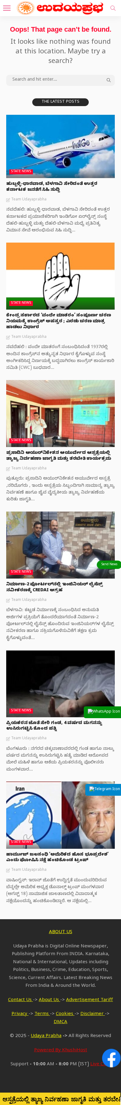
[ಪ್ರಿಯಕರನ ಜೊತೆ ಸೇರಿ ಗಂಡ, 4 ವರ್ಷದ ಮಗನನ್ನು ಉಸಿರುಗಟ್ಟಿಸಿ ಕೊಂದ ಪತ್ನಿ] (60, 683)
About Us (49, 1000)
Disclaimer (92, 1014)
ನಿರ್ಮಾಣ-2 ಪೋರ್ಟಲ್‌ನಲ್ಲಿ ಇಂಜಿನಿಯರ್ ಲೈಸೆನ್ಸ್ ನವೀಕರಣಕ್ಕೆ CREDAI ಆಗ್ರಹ (54, 588)
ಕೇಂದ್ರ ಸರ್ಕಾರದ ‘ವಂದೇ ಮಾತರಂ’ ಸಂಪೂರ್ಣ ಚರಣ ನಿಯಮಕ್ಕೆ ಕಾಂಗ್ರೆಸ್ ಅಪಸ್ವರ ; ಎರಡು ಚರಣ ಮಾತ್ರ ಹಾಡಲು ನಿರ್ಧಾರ (58, 322)
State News (21, 171)
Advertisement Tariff (89, 1000)
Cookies (65, 1014)
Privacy (20, 1014)
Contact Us (20, 1000)
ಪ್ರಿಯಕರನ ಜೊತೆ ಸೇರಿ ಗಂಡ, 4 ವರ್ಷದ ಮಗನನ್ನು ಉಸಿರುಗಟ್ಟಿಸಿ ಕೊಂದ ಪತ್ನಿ (54, 726)
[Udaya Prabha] (60, 7)
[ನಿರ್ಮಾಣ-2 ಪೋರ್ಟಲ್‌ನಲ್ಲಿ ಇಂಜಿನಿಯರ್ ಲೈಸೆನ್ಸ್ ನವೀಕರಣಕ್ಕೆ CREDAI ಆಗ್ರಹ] (60, 545)
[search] (113, 8)
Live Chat (100, 1065)
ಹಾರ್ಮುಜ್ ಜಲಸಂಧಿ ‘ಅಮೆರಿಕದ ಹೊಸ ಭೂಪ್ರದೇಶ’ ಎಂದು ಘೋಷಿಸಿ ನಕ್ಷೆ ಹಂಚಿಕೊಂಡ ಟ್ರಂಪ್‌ (57, 858)
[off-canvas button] (7, 8)
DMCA (60, 1022)
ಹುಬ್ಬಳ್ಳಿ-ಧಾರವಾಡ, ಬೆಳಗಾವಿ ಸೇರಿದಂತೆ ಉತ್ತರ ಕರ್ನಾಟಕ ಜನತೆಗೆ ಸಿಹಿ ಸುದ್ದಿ (51, 187)
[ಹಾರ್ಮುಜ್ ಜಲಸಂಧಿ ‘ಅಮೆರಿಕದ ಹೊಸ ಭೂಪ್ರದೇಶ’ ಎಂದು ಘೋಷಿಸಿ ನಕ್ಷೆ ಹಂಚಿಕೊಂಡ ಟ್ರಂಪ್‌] (60, 814)
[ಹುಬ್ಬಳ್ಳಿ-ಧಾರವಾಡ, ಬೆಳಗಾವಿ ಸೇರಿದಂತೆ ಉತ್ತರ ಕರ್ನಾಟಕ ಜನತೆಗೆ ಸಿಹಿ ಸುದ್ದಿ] (60, 146)
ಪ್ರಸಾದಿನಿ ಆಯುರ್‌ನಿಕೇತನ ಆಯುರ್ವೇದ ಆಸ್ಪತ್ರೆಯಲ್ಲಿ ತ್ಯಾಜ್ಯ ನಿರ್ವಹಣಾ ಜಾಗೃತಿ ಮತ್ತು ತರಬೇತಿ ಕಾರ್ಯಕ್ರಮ (58, 456)
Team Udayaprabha (29, 199)
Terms (42, 1014)
